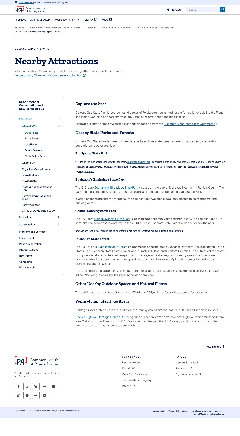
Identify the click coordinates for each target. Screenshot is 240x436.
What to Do (28, 162)
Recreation (25, 118)
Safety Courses (31, 204)
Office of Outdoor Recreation (39, 210)
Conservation (27, 224)
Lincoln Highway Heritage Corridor (100, 317)
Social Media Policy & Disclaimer (209, 414)
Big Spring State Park (138, 162)
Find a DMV (128, 368)
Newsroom (25, 255)
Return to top (213, 346)
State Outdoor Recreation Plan (37, 188)
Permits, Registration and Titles (36, 197)
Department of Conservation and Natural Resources (31, 105)
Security (218, 411)
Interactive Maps (28, 249)
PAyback (127, 385)
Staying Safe (29, 180)
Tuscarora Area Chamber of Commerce (191, 123)
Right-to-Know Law (187, 374)
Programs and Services (32, 231)
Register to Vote (131, 362)
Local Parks (31, 144)
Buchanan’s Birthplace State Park (116, 187)
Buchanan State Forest (114, 247)
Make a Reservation (30, 243)
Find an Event (26, 238)
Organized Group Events (36, 169)
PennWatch (182, 368)
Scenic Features (34, 150)
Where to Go (29, 126)
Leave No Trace (30, 175)
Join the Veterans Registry (136, 380)
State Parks (31, 132)
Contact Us (25, 261)
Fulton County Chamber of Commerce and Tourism (50, 75)
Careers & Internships (188, 362)
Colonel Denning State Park (112, 218)
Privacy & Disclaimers (178, 411)
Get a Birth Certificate (134, 374)
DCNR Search (27, 267)
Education (25, 217)
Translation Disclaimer (202, 411)
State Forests (33, 138)
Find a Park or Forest (36, 156)
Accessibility (159, 411)
